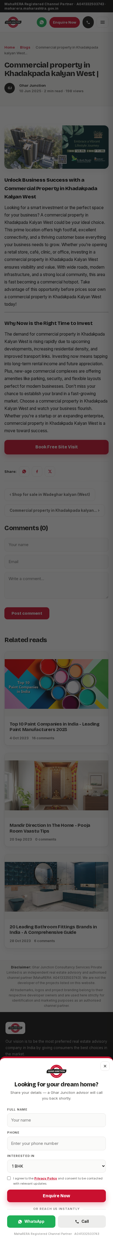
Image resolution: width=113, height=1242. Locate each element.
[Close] (56, 621)
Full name (17, 1109)
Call (85, 1221)
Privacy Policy (45, 1178)
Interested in (21, 1156)
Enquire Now (56, 1195)
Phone (13, 1132)
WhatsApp (34, 1221)
